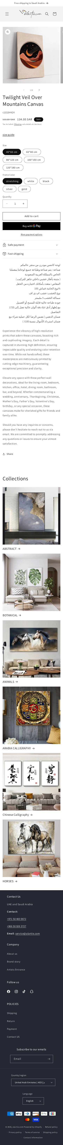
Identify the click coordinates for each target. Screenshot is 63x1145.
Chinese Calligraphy (16, 815)
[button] (7, 14)
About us (12, 953)
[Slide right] (39, 90)
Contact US (13, 1036)
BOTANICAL (10, 615)
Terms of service (32, 1132)
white (30, 181)
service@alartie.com (27, 933)
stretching (12, 181)
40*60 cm (11, 152)
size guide (8, 135)
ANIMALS (8, 682)
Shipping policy (50, 1132)
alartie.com (18, 1127)
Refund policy (51, 1127)
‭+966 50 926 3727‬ (16, 926)
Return (11, 1021)
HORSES (8, 881)
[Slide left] (24, 90)
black (46, 181)
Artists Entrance (16, 969)
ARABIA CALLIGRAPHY (17, 748)
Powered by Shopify (33, 1127)
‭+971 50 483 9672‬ (16, 918)
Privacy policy (15, 1132)
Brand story (13, 961)
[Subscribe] (49, 1059)
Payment (12, 1028)
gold (24, 189)
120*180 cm (13, 167)
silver (9, 189)
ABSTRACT (10, 549)
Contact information (33, 1137)
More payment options (31, 234)
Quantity (7, 196)
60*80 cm (31, 152)
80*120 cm (12, 159)
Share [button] (10, 453)
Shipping (18, 124)
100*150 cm (34, 159)
